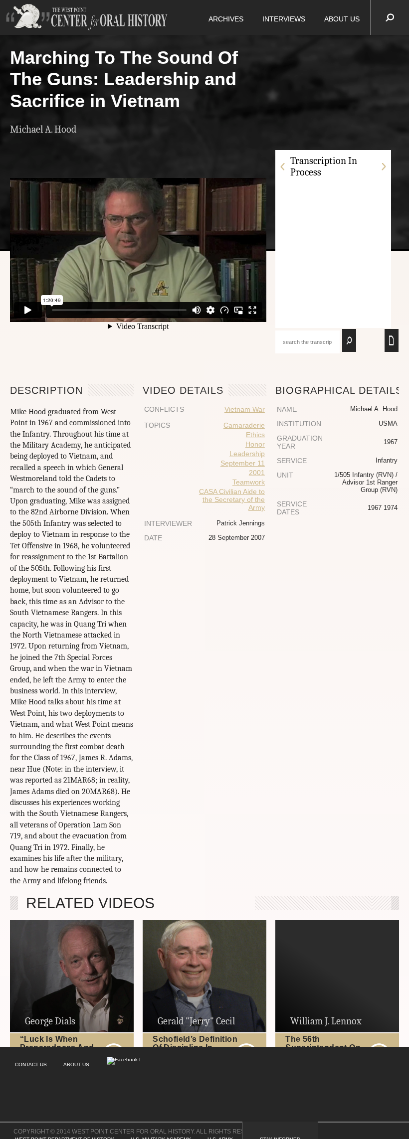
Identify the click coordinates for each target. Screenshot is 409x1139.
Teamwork (248, 482)
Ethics (255, 435)
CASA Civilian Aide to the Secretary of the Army (232, 499)
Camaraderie (244, 425)
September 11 (242, 463)
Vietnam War (244, 409)
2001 (257, 473)
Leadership (247, 454)
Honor (255, 444)
